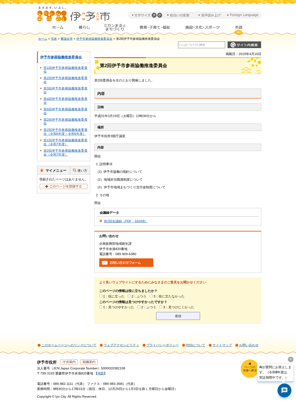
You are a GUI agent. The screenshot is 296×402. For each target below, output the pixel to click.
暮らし (84, 28)
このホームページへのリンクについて (68, 345)
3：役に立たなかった (169, 296)
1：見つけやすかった (118, 307)
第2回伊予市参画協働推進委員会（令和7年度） (65, 152)
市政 (243, 28)
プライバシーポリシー (162, 345)
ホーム (54, 28)
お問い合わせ (249, 345)
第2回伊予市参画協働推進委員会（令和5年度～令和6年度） (65, 132)
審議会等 (67, 38)
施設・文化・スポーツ (202, 28)
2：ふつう (139, 296)
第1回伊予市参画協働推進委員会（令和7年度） (65, 142)
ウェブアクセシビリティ (121, 345)
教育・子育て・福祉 (155, 28)
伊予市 (74, 16)
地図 (100, 373)
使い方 (82, 170)
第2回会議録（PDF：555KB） (126, 221)
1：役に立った (113, 296)
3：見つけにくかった (178, 307)
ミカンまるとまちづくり (115, 28)
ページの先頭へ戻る (250, 368)
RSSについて (195, 345)
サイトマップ (222, 345)
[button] (154, 15)
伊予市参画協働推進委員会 (94, 38)
